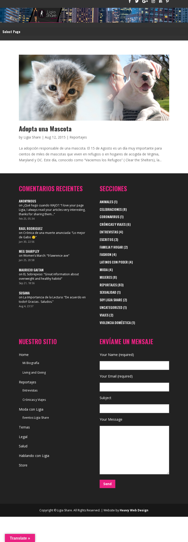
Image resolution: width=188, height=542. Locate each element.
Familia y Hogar (111, 247)
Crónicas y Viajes (113, 224)
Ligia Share (32, 137)
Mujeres (106, 277)
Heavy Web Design (134, 510)
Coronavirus (109, 216)
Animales (106, 201)
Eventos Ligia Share (36, 418)
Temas (24, 427)
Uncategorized (111, 307)
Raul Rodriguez (31, 228)
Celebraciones (111, 209)
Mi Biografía (31, 363)
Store (23, 465)
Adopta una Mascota (45, 128)
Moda (104, 269)
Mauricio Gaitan (31, 269)
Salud (23, 446)
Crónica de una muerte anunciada (46, 233)
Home (24, 354)
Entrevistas (109, 231)
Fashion (105, 254)
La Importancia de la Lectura (43, 297)
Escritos (106, 239)
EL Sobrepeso (32, 274)
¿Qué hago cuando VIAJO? (41, 205)
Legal (23, 436)
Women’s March (34, 255)
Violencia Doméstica (115, 322)
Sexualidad (108, 292)
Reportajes (78, 137)
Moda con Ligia (31, 409)
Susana (24, 292)
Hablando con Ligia (34, 455)
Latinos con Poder (114, 262)
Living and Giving (34, 372)
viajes (104, 314)
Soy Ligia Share (111, 299)
